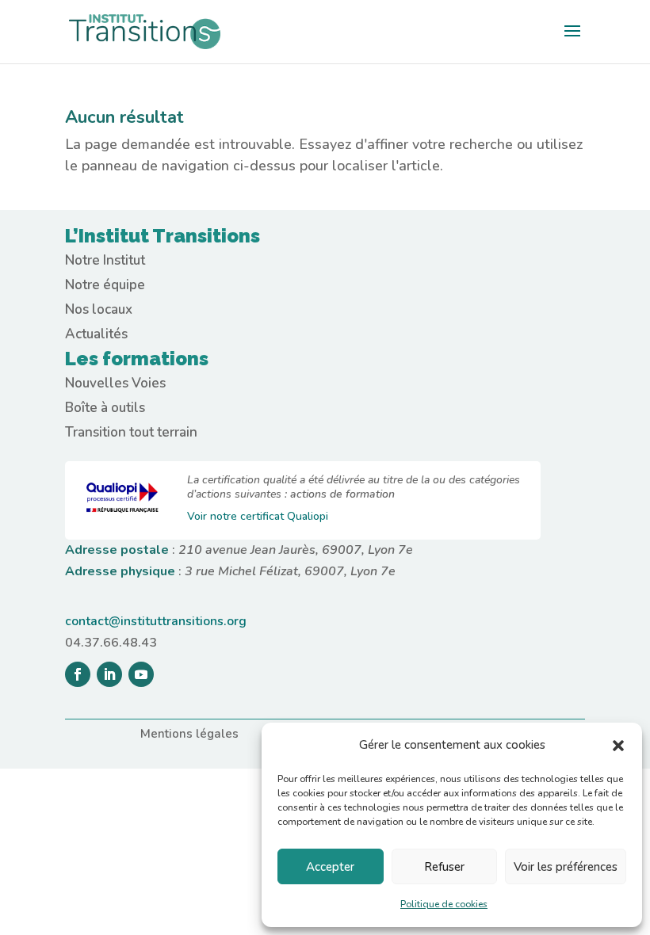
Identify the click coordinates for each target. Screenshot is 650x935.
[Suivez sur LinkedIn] (109, 674)
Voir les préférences (566, 867)
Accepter (330, 867)
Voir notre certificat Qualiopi (257, 516)
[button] (618, 746)
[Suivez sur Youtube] (141, 674)
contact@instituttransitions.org (156, 621)
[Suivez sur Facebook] (77, 674)
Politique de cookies (444, 904)
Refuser (444, 867)
